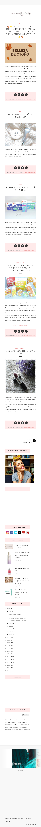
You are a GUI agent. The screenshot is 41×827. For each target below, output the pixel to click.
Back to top (30, 824)
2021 (8, 648)
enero (10, 634)
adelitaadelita (20, 348)
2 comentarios (10, 250)
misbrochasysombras (29, 99)
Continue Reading (20, 88)
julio (10, 611)
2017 (8, 659)
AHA (20, 23)
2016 (8, 662)
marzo (10, 629)
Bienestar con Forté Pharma (20, 188)
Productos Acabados (21, 545)
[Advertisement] (17, 693)
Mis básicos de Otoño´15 (20, 352)
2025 (8, 637)
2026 (8, 609)
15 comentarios (10, 99)
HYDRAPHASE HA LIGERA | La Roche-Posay (21, 592)
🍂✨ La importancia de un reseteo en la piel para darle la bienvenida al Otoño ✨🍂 (21, 31)
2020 (8, 651)
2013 (8, 670)
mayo (10, 626)
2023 (8, 643)
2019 (8, 654)
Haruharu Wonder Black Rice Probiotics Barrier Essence (22, 555)
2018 (8, 656)
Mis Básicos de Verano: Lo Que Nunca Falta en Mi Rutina (22, 580)
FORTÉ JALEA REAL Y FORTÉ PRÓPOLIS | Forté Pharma (20, 268)
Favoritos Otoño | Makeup (20, 115)
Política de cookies (24, 729)
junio (10, 623)
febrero (11, 631)
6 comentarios (10, 427)
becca (20, 111)
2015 (8, 665)
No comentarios (10, 172)
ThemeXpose (21, 818)
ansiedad (20, 184)
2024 (8, 640)
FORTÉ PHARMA (20, 262)
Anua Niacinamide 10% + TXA (22, 569)
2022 (8, 645)
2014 (8, 668)
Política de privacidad (11, 729)
